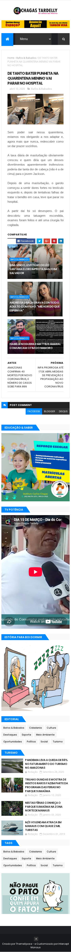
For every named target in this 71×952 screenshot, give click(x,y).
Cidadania (35, 727)
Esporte (26, 734)
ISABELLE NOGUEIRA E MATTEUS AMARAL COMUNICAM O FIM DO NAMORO (35, 346)
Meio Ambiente (45, 734)
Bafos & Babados (26, 58)
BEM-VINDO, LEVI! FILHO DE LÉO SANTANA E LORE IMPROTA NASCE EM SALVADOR (33, 269)
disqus (63, 411)
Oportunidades (12, 741)
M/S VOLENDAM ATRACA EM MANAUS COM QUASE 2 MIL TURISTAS (43, 826)
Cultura (51, 727)
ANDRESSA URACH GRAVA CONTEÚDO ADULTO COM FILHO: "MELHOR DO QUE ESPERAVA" (34, 306)
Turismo (58, 741)
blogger (49, 411)
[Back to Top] (36, 939)
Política (31, 741)
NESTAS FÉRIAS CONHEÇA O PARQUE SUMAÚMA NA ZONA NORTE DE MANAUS (44, 806)
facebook (34, 411)
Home (10, 58)
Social (44, 741)
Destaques (10, 734)
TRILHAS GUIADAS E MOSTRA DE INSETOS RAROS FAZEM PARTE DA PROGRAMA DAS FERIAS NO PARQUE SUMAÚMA (46, 785)
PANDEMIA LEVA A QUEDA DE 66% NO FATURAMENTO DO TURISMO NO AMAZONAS (46, 764)
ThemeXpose (24, 943)
